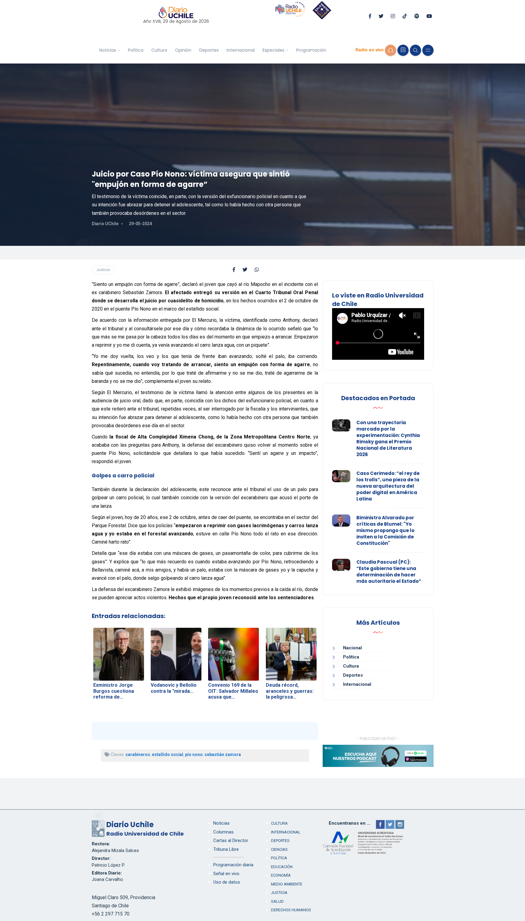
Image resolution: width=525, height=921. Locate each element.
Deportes (209, 50)
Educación (282, 866)
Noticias (107, 50)
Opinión (183, 50)
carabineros (137, 754)
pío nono (194, 754)
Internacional (241, 50)
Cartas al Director (230, 840)
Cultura (159, 50)
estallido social (167, 754)
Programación (311, 50)
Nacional (352, 648)
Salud (277, 901)
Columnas (223, 832)
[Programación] (403, 50)
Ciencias (279, 849)
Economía (281, 875)
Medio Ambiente (286, 884)
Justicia (103, 269)
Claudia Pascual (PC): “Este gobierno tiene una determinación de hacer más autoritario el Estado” (388, 571)
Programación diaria (233, 865)
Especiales (273, 50)
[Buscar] (415, 50)
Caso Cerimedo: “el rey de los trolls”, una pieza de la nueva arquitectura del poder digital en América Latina (388, 486)
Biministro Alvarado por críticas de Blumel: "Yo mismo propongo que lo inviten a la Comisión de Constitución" (385, 530)
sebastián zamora (222, 754)
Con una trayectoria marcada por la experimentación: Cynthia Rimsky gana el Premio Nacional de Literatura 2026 (388, 438)
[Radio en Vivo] (390, 50)
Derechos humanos (291, 910)
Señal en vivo (226, 873)
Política (135, 50)
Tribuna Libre (226, 849)
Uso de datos (226, 882)
